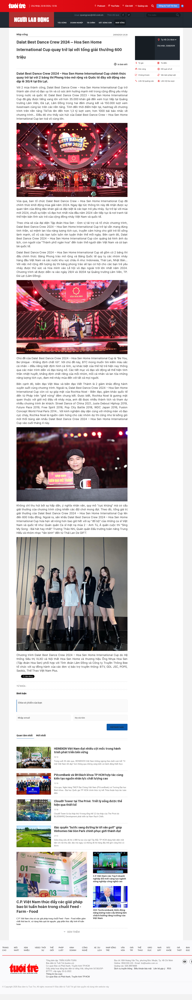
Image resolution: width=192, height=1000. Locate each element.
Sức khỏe (168, 949)
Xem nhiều (27, 949)
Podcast (101, 6)
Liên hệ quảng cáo (146, 81)
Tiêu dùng (62, 23)
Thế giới (52, 949)
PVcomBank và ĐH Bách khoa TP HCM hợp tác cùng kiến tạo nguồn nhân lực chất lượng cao (88, 776)
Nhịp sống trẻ (111, 949)
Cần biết (129, 6)
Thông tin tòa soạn (54, 974)
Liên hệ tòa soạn (168, 81)
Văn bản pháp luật (168, 75)
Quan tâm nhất (24, 735)
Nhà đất (159, 949)
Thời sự (43, 949)
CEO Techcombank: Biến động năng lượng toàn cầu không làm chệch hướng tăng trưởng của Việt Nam (110, 914)
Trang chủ (5, 949)
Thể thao (140, 949)
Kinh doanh (73, 949)
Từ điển (164, 63)
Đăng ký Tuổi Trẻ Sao (168, 6)
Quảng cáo (143, 6)
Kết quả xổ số (166, 69)
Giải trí (131, 949)
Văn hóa (123, 949)
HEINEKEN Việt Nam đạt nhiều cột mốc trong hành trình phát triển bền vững (87, 750)
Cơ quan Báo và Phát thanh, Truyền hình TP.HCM (68, 977)
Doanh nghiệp (76, 23)
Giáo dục (150, 949)
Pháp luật (61, 949)
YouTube (115, 6)
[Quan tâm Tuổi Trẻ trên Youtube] (184, 962)
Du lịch (100, 949)
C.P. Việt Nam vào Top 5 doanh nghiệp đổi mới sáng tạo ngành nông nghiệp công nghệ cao (109, 879)
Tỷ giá (140, 63)
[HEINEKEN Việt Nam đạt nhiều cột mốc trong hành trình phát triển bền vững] (33, 757)
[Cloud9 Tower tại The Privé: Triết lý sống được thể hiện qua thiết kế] (33, 810)
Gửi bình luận (117, 727)
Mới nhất (41, 735)
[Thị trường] (31, 19)
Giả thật (179, 949)
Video (37, 948)
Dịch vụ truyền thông (123, 968)
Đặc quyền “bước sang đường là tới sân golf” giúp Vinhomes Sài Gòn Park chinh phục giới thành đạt (88, 829)
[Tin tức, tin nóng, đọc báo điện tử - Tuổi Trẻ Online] (17, 6)
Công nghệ (84, 949)
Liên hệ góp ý (159, 968)
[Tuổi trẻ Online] (24, 968)
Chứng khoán (144, 75)
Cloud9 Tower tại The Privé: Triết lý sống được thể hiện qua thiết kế (88, 803)
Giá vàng (142, 69)
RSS (169, 968)
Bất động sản (105, 23)
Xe (95, 948)
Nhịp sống (120, 23)
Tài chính (91, 23)
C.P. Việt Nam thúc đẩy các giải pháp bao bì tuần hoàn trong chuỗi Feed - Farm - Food (49, 906)
